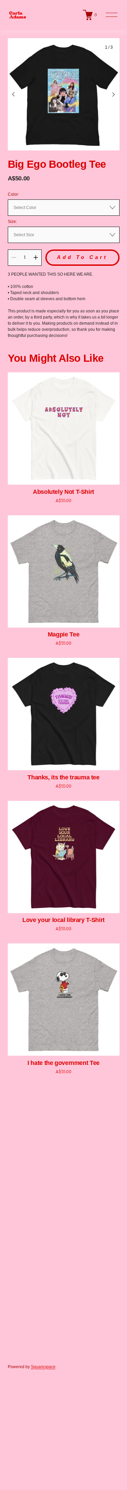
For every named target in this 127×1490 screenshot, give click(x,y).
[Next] (109, 94)
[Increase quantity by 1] (36, 257)
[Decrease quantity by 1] (14, 257)
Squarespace (43, 1366)
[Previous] (17, 94)
